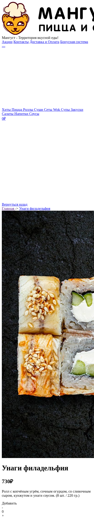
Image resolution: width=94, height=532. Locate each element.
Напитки (21, 114)
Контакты (21, 42)
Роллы (28, 110)
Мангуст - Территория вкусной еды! (30, 38)
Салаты (8, 114)
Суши (39, 110)
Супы (66, 110)
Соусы (34, 114)
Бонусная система (74, 42)
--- (3, 46)
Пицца (17, 110)
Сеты (48, 110)
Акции (7, 42)
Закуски (77, 110)
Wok (57, 110)
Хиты (7, 110)
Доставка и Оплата (44, 42)
